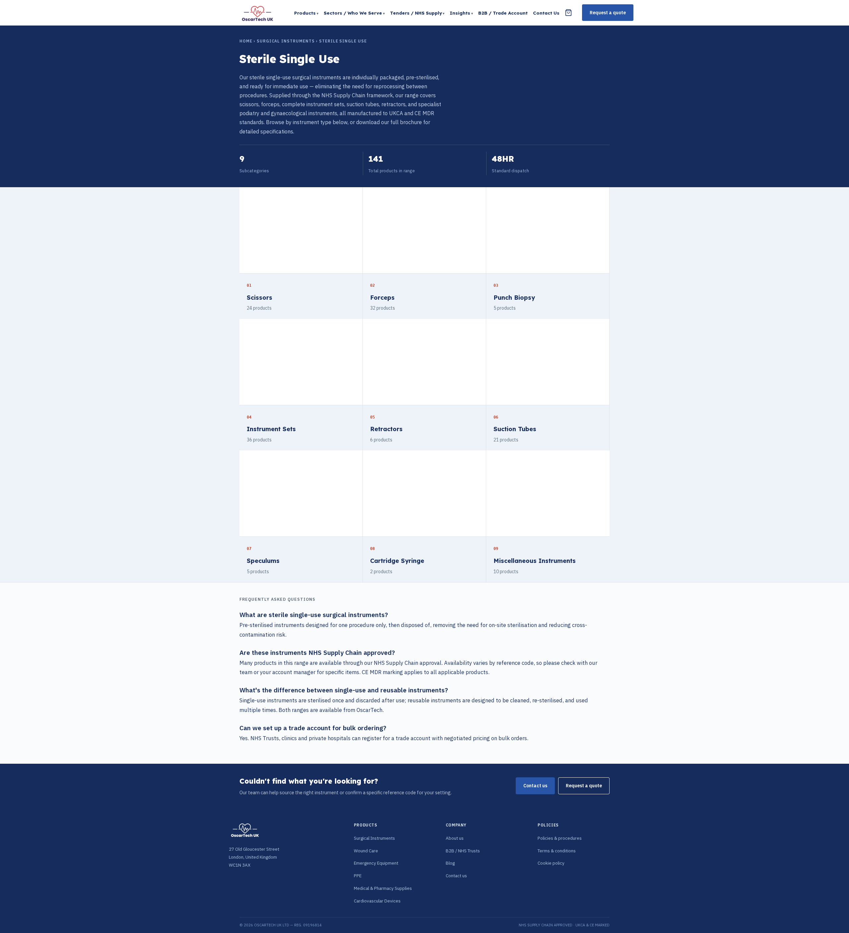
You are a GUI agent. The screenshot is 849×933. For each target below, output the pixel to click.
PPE (357, 876)
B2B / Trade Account (503, 13)
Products (305, 13)
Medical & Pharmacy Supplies (383, 888)
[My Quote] (568, 12)
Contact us (535, 786)
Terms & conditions (557, 851)
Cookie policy (551, 863)
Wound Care (366, 851)
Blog (450, 863)
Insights (460, 13)
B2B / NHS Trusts (463, 851)
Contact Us (546, 13)
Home (245, 41)
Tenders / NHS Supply (416, 13)
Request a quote (608, 13)
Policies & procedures (560, 838)
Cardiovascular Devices (377, 901)
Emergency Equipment (376, 863)
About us (455, 838)
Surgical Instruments (286, 41)
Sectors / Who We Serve (353, 13)
